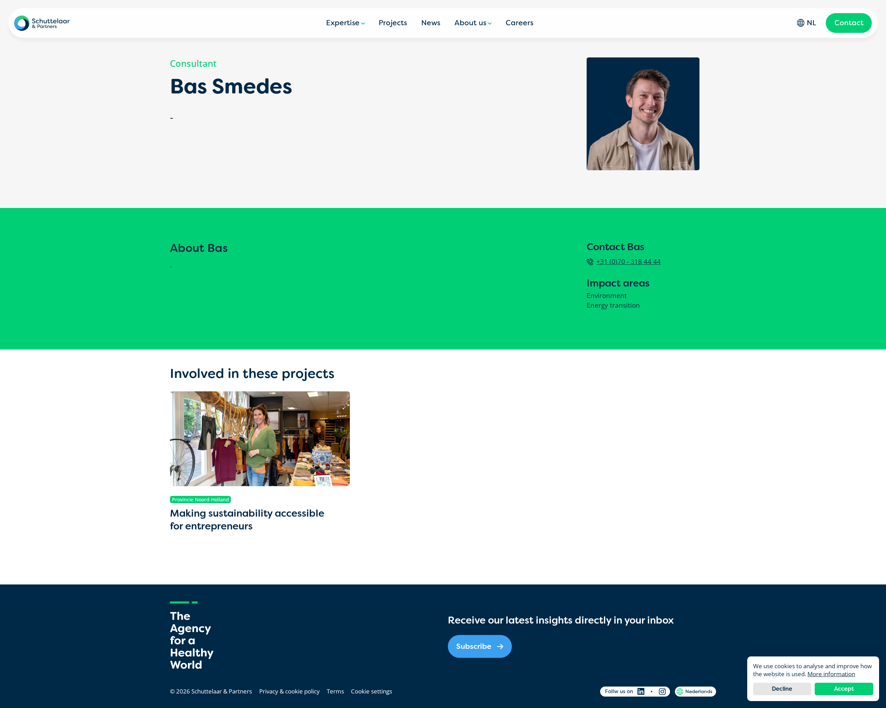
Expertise (343, 23)
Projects (393, 23)
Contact (849, 23)
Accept (844, 688)
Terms (335, 691)
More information (831, 674)
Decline (782, 688)
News (430, 23)
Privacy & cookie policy (289, 691)
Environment (607, 295)
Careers (519, 23)
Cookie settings (371, 691)
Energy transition (613, 305)
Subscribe (473, 646)
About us (470, 23)
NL (811, 23)
